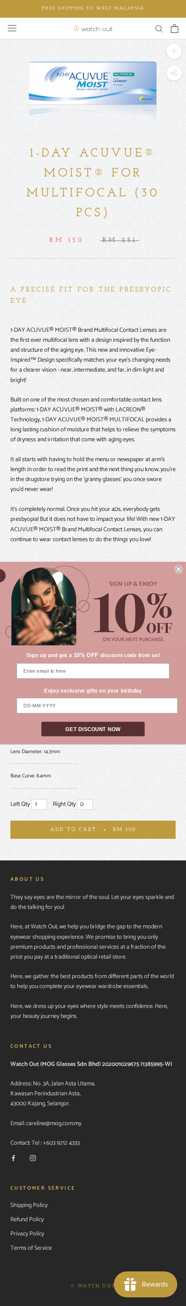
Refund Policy (27, 1219)
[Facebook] (13, 1158)
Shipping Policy (29, 1205)
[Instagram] (33, 1158)
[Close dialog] (178, 569)
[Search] (159, 28)
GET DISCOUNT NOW (92, 729)
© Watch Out (93, 1286)
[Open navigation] (12, 28)
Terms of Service (31, 1248)
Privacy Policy (27, 1234)
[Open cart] (174, 28)
